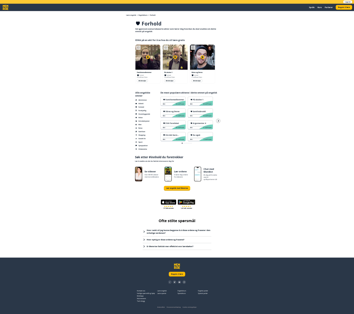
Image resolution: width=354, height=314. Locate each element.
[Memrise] (5, 7)
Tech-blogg (141, 301)
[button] (182, 143)
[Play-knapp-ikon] (147, 57)
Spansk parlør (203, 293)
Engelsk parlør (203, 291)
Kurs (319, 7)
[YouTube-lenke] (179, 282)
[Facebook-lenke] (169, 282)
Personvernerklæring (174, 307)
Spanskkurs (182, 293)
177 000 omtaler (168, 208)
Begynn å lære (344, 7)
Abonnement (141, 298)
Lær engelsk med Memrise (177, 188)
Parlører (329, 7)
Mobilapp (140, 296)
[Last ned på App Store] (168, 202)
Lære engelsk (131, 15)
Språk (312, 7)
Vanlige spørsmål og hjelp (146, 293)
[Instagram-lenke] (184, 282)
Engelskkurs (143, 15)
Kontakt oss (141, 291)
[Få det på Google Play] (186, 202)
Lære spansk (161, 293)
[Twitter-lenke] (174, 282)
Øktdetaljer (142, 81)
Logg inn (348, 2)
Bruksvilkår (161, 307)
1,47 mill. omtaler (186, 208)
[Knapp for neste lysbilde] (218, 121)
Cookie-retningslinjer (190, 307)
